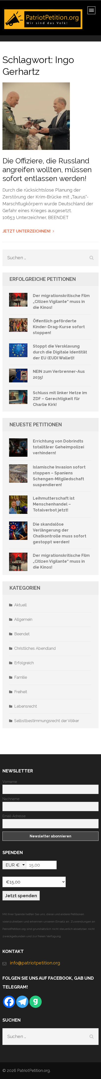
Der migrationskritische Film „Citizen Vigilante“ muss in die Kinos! (61, 301)
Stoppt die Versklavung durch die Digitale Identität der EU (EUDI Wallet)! (60, 352)
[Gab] (35, 1002)
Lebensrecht (25, 706)
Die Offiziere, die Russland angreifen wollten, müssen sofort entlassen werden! (47, 169)
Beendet (22, 634)
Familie (20, 677)
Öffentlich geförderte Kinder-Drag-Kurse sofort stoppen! (59, 327)
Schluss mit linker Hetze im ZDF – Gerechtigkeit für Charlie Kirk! (60, 398)
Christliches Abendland (35, 648)
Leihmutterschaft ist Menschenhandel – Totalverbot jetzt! (54, 504)
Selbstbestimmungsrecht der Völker (46, 720)
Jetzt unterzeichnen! (26, 231)
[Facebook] (9, 1002)
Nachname (10, 799)
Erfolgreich (24, 663)
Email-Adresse (13, 816)
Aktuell (20, 605)
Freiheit (20, 691)
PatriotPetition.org (33, 1070)
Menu (93, 11)
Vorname (9, 782)
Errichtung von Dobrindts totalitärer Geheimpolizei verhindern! (58, 447)
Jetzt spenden (21, 895)
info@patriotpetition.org (35, 962)
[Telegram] (22, 1002)
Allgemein (23, 619)
